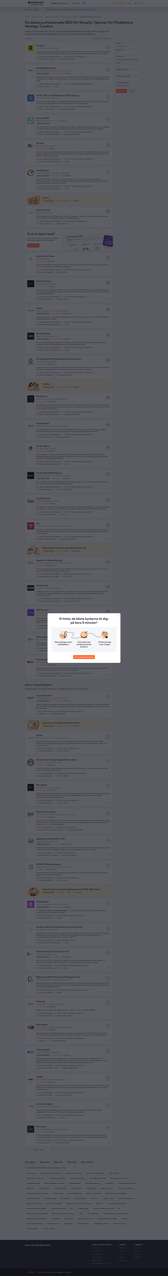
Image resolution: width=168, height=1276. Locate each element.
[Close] (118, 615)
